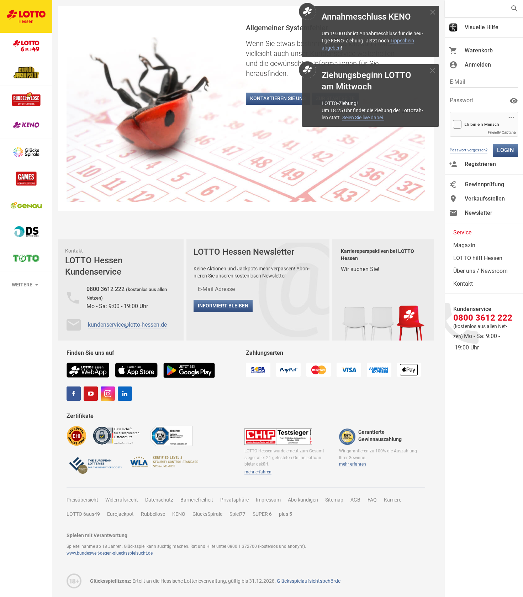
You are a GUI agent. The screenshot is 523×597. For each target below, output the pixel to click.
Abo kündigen (303, 500)
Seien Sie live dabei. (363, 117)
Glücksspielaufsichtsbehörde (308, 581)
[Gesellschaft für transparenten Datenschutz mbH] (118, 435)
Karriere (392, 500)
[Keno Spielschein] (26, 125)
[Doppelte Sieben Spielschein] (26, 231)
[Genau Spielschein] (26, 205)
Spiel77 (237, 514)
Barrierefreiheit (196, 500)
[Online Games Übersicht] (26, 178)
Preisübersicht (82, 500)
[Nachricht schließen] (432, 12)
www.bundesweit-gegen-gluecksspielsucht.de (110, 553)
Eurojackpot (120, 514)
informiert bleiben (223, 305)
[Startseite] (26, 16)
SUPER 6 (262, 514)
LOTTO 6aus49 (83, 514)
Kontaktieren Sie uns (278, 98)
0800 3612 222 (106, 289)
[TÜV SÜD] (171, 435)
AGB (355, 500)
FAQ (372, 500)
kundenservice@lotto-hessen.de (127, 324)
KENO (178, 514)
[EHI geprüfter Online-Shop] (76, 435)
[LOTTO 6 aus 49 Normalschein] (26, 46)
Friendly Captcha (502, 132)
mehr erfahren (257, 471)
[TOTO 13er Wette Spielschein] (26, 258)
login (505, 150)
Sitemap (334, 500)
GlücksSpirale (207, 514)
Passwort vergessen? (468, 150)
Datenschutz (159, 500)
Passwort (461, 100)
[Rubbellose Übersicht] (26, 99)
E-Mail (457, 81)
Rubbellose (153, 514)
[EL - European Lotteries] (95, 464)
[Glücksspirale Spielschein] (26, 152)
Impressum (268, 500)
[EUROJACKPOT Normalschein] (26, 72)
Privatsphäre (234, 500)
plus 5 (285, 514)
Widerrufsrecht (121, 500)
